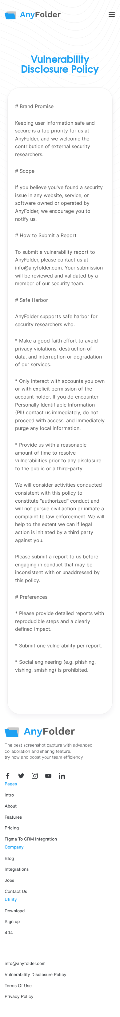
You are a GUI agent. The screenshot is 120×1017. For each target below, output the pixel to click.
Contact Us (16, 891)
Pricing (12, 828)
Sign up (12, 921)
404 (9, 932)
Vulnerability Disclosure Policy (35, 974)
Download (15, 911)
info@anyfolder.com (25, 963)
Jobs (9, 880)
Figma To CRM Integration (31, 839)
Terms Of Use (18, 985)
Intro (9, 795)
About (11, 806)
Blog (9, 858)
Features (13, 817)
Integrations (17, 869)
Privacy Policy (19, 996)
